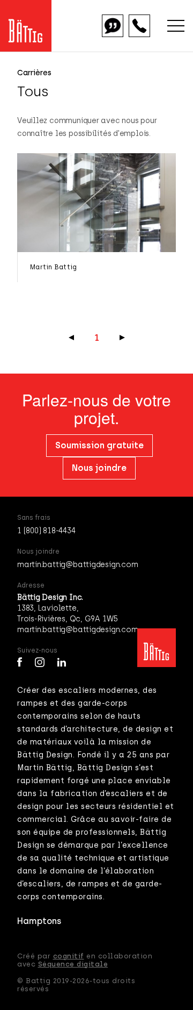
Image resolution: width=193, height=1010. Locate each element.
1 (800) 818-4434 (46, 530)
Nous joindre (99, 468)
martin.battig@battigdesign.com (77, 564)
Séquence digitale (73, 964)
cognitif (68, 956)
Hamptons (39, 921)
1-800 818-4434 (139, 26)
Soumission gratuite (112, 26)
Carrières (34, 73)
